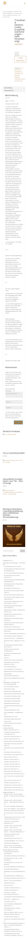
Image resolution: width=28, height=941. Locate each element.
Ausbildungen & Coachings (12, 11)
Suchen (22, 551)
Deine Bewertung (10, 389)
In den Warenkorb (20, 59)
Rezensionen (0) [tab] (8, 90)
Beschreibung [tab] (8, 88)
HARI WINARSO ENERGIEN (18, 75)
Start (4, 11)
